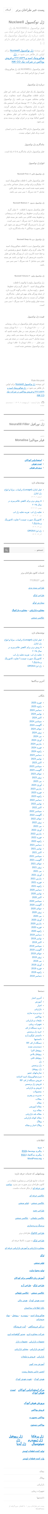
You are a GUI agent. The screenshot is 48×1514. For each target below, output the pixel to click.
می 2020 (37, 916)
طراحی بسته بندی (36, 588)
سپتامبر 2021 (35, 856)
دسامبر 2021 (36, 845)
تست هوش (36, 464)
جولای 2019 (36, 953)
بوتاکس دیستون (37, 1425)
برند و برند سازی (34, 1013)
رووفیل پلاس (36, 1054)
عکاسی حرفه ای (36, 1195)
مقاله (39, 1103)
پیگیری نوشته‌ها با (32, 1151)
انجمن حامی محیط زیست (33, 1371)
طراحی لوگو (38, 595)
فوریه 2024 (36, 747)
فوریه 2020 (36, 927)
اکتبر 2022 (37, 807)
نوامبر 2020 (36, 893)
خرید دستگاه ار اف (33, 1028)
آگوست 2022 (36, 815)
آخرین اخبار (37, 998)
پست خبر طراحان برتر (30, 10)
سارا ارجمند (35, 402)
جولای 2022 (36, 819)
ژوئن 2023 (37, 777)
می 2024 (37, 736)
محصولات (37, 1091)
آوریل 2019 (36, 965)
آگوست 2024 (36, 725)
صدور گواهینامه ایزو (16, 1334)
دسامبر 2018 (36, 976)
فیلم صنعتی (23, 1203)
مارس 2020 (36, 923)
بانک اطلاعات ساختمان (34, 1308)
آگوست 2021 (36, 860)
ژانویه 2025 (36, 706)
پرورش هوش (35, 467)
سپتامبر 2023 (35, 766)
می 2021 (37, 871)
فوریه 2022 (36, 837)
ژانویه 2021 (36, 886)
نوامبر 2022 (36, 804)
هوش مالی (22, 1300)
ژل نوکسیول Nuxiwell (21, 50)
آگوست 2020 (36, 905)
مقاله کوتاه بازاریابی (33, 1118)
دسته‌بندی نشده (35, 1047)
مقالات (38, 1099)
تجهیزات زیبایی (35, 1024)
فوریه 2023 (36, 792)
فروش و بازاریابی (34, 1088)
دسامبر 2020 (36, 890)
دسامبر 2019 (36, 935)
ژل (40, 1061)
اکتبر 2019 (37, 942)
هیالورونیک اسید (37, 1315)
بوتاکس (38, 1017)
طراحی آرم (26, 1285)
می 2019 (37, 961)
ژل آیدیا (21, 1443)
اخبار (39, 1005)
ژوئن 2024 (37, 732)
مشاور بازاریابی (21, 1349)
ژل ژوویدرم (35, 1440)
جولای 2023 (36, 774)
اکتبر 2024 (37, 717)
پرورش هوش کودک (34, 1403)
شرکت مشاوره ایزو (35, 1334)
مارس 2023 (36, 789)
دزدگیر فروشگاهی (36, 1326)
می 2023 (37, 781)
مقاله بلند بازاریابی (33, 1114)
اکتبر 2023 (37, 762)
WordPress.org (34, 1158)
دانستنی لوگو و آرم (33, 1035)
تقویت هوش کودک (24, 1379)
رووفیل (15, 1315)
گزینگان (8, 10)
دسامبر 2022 (36, 800)
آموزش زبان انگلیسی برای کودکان (29, 1278)
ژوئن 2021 (37, 867)
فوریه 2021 (36, 882)
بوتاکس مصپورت (36, 1417)
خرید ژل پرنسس (34, 1032)
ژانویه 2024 (36, 751)
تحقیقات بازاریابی (36, 1341)
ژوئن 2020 (37, 912)
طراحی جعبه (38, 1210)
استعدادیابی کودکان (33, 460)
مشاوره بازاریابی (36, 610)
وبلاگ (39, 1121)
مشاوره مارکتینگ (19, 610)
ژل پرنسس (37, 1065)
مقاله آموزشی (35, 1106)
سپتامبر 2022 (35, 811)
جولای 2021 (36, 863)
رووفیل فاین (36, 1058)
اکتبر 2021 (37, 852)
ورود (39, 1147)
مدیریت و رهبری (34, 1095)
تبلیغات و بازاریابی (34, 1020)
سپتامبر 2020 (35, 901)
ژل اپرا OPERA (34, 531)
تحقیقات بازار (21, 1341)
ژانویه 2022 (36, 841)
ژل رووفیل (37, 1069)
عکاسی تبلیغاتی (37, 1218)
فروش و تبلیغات (28, 1356)
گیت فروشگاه (19, 1326)
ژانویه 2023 (36, 796)
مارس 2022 (36, 834)
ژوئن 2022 (37, 822)
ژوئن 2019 (37, 957)
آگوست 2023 (36, 770)
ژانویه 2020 (36, 931)
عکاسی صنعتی (37, 618)
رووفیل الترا (36, 1050)
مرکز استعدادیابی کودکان (31, 1389)
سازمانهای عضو (35, 1073)
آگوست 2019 (36, 950)
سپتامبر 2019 (35, 946)
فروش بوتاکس (37, 1410)
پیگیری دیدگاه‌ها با (31, 1155)
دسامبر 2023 (36, 755)
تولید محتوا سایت (36, 1270)
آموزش (38, 1002)
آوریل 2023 (36, 785)
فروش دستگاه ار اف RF (31, 1080)
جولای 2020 (36, 908)
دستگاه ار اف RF (34, 1043)
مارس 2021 (36, 878)
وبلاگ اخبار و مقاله (33, 1125)
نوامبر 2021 (36, 849)
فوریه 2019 (36, 968)
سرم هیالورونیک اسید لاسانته (29, 1076)
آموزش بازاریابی (37, 1349)
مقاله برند (37, 1110)
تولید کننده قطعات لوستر (33, 1451)
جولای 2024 (36, 729)
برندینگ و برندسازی (35, 1225)
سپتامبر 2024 (35, 721)
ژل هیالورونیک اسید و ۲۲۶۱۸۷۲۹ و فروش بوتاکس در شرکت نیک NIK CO (24, 58)
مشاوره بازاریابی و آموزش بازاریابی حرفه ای (24, 1248)
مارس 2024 (36, 744)
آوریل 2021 (36, 875)
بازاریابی (38, 1009)
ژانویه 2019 (36, 972)
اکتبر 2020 (37, 897)
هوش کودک (39, 1379)
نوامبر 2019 (36, 938)
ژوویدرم (24, 1315)
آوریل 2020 (36, 920)
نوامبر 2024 (36, 714)
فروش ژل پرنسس (33, 1084)
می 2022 (37, 826)
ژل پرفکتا (37, 1436)
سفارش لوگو (38, 603)
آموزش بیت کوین (36, 1364)
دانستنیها (38, 1039)
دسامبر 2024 (36, 710)
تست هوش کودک (36, 1300)
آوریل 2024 (36, 740)
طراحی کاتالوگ (37, 1233)
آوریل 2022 (36, 830)
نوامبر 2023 (36, 759)
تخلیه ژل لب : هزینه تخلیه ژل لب (27, 512)
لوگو (42, 1255)
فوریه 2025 (36, 703)
